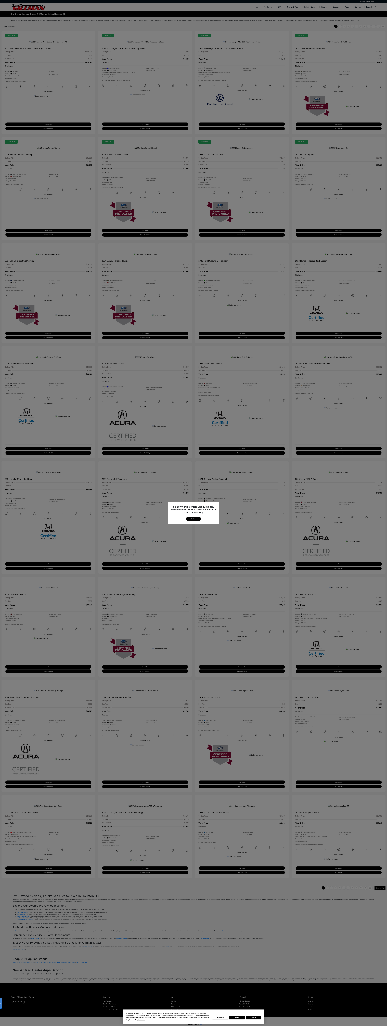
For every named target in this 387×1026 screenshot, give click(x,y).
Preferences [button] (141, 1020)
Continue (193, 519)
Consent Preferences (0, 1003)
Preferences (220, 1017)
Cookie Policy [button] (184, 1017)
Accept (254, 1017)
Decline (237, 1017)
